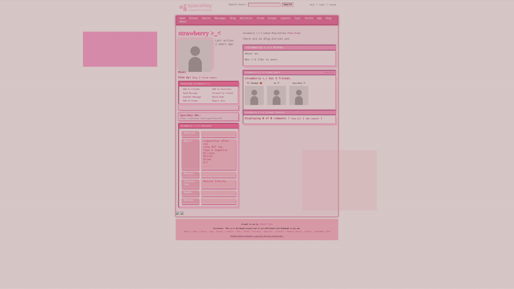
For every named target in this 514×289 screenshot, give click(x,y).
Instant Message (191, 97)
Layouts (286, 18)
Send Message (189, 93)
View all (296, 119)
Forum (260, 18)
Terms (247, 231)
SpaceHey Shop (322, 231)
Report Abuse (294, 231)
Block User (217, 97)
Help (312, 5)
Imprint (268, 231)
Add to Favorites (221, 89)
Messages (220, 18)
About (183, 21)
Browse (193, 18)
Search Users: (237, 4)
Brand (219, 231)
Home (182, 18)
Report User (218, 101)
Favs (297, 18)
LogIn (322, 5)
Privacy (257, 231)
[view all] (329, 72)
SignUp (332, 5)
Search (288, 4)
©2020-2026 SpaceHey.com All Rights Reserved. (257, 236)
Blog (233, 18)
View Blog (294, 33)
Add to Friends (191, 89)
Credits (229, 231)
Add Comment (312, 119)
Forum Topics (209, 78)
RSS (239, 231)
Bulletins (246, 18)
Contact (279, 231)
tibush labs (266, 224)
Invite (309, 18)
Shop (328, 18)
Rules (204, 231)
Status (308, 231)
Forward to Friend (222, 93)
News (195, 231)
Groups (272, 18)
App (319, 18)
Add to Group (189, 101)
